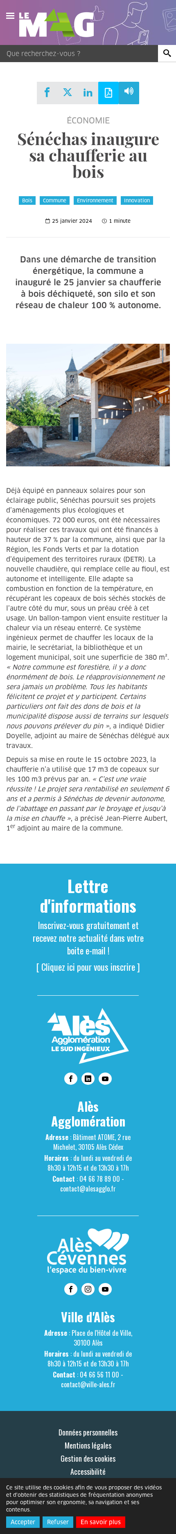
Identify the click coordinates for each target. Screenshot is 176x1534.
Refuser (58, 1522)
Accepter (23, 1522)
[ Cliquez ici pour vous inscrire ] (88, 966)
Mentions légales (88, 1445)
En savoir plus (101, 1522)
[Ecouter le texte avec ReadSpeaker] (129, 93)
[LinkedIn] (88, 92)
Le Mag (60, 23)
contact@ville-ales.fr (88, 1384)
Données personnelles (88, 1432)
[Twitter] (67, 92)
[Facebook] (47, 92)
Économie (88, 120)
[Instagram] (88, 1289)
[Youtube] (105, 1079)
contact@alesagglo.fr (88, 1189)
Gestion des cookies (88, 1458)
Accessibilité (88, 1471)
